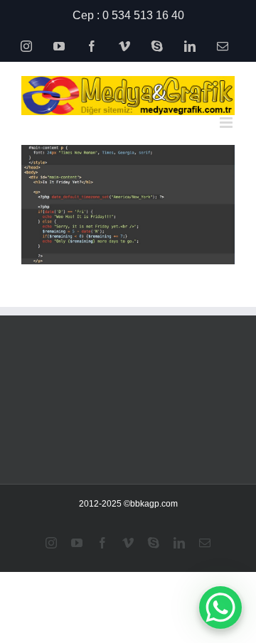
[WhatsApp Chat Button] (220, 607)
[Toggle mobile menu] (227, 122)
